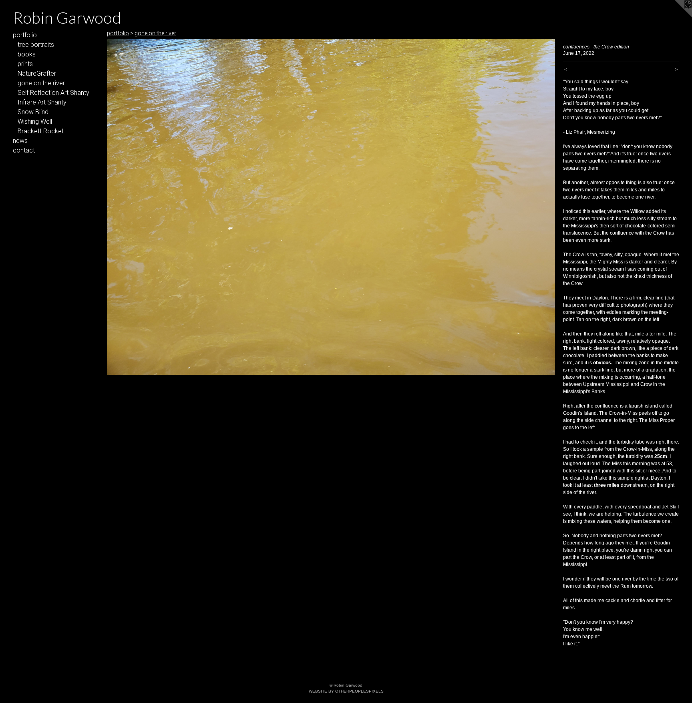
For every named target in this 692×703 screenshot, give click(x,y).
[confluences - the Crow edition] (331, 207)
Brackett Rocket (41, 131)
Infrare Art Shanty (42, 102)
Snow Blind (33, 112)
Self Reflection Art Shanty (53, 92)
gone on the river (41, 83)
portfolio (25, 35)
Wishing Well (35, 121)
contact (24, 150)
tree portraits (36, 44)
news (20, 141)
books (27, 54)
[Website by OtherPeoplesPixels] (676, 16)
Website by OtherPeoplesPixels (346, 691)
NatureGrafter (37, 73)
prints (25, 64)
